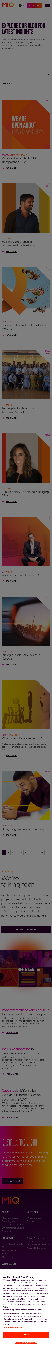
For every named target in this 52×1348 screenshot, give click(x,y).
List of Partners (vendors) (12, 1328)
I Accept (26, 1335)
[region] (26, 1308)
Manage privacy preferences (26, 1343)
